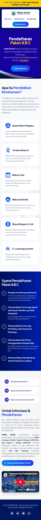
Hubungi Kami (20, 24)
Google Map (31, 19)
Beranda (8, 19)
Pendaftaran (19, 19)
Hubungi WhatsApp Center (19, 463)
